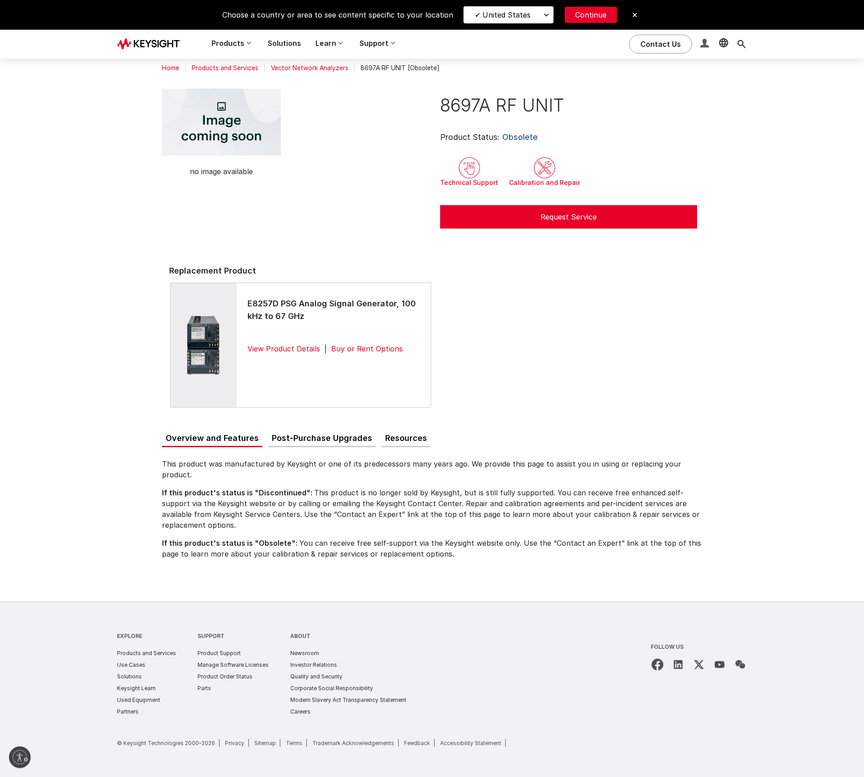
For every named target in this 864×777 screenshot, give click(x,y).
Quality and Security (316, 676)
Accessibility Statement (470, 743)
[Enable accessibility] (20, 757)
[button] (705, 44)
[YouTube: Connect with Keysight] (719, 664)
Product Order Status (225, 676)
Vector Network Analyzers (309, 68)
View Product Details (284, 348)
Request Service (568, 216)
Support (211, 636)
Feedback (417, 743)
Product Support (219, 653)
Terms (294, 743)
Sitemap (265, 743)
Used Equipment (138, 699)
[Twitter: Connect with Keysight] (699, 664)
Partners (128, 711)
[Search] (741, 44)
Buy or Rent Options (367, 348)
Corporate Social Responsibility (331, 688)
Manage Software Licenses (233, 664)
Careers (300, 711)
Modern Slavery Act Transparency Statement (348, 699)
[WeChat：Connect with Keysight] (740, 664)
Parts (204, 688)
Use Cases (131, 664)
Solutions (284, 43)
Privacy (234, 743)
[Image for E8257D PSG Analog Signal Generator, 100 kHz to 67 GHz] (203, 345)
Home (170, 68)
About (300, 636)
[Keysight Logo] (151, 44)
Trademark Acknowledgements (353, 743)
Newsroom (304, 653)
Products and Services (225, 68)
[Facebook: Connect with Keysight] (657, 664)
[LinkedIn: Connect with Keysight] (678, 664)
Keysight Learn (136, 688)
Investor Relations (313, 664)
